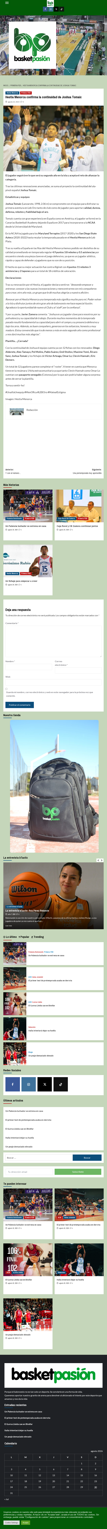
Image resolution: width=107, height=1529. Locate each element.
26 (39, 1487)
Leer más (8, 926)
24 (11, 1487)
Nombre (10, 661)
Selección (31, 1027)
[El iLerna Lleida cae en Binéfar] (14, 1003)
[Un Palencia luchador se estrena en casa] (28, 506)
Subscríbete (78, 1171)
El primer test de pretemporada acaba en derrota (50, 980)
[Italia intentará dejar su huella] (14, 1028)
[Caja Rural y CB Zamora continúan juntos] (79, 506)
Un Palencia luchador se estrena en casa (25, 526)
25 (25, 1487)
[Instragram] (50, 9)
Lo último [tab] (11, 937)
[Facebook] (45, 9)
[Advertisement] (53, 441)
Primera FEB (26, 93)
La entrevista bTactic (14, 907)
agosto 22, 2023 (14, 102)
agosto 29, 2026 (13, 1283)
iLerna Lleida (37, 1002)
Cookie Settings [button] (11, 1523)
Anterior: (13, 471)
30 (95, 1487)
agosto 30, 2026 (13, 530)
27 (53, 1487)
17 (11, 1481)
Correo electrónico (61, 663)
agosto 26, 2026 (64, 530)
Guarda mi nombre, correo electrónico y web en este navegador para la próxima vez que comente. (49, 694)
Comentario (12, 623)
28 (67, 1487)
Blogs (30, 1052)
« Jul (6, 1499)
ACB (30, 977)
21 (67, 1481)
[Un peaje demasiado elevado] (14, 1053)
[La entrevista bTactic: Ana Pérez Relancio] (53, 895)
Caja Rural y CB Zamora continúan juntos (77, 526)
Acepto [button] (25, 1523)
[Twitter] (56, 9)
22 (81, 1481)
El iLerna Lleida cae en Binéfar (41, 1005)
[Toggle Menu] (7, 3)
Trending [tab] (38, 937)
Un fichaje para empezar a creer (21, 581)
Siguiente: (87, 471)
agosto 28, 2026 (64, 1283)
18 (25, 1481)
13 (53, 1475)
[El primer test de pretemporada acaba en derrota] (14, 978)
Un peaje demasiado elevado (41, 1055)
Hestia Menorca (12, 93)
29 (81, 1487)
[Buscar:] (39, 1158)
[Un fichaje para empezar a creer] (28, 561)
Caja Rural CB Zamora (66, 518)
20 (53, 1481)
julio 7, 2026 (11, 914)
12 (39, 1475)
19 (39, 1481)
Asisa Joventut (37, 977)
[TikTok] (61, 9)
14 (67, 1475)
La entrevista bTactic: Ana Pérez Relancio (27, 910)
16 (95, 1475)
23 (95, 1481)
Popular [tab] (24, 937)
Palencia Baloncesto (14, 518)
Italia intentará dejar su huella (42, 1030)
